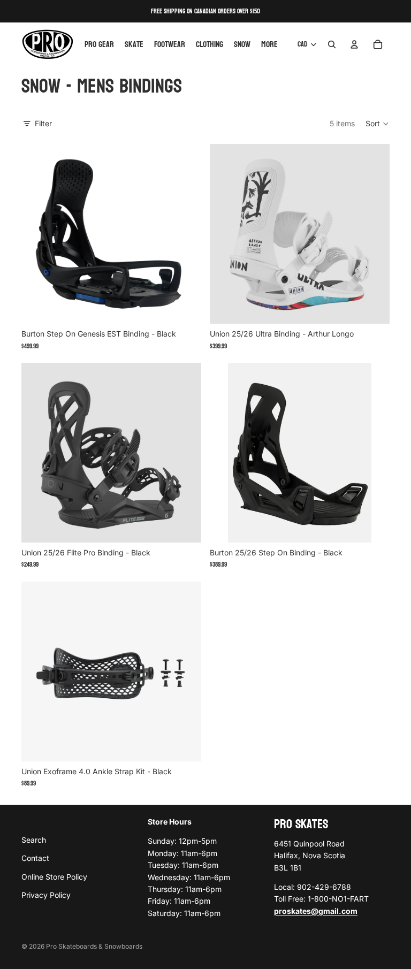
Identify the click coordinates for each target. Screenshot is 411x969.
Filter (43, 123)
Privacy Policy (46, 894)
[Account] (354, 44)
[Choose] (184, 307)
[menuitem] (269, 44)
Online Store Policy (54, 876)
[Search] (332, 44)
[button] (378, 123)
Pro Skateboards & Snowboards (94, 946)
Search (33, 839)
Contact (35, 858)
